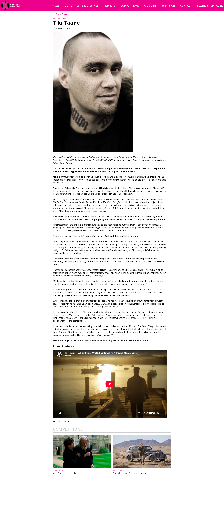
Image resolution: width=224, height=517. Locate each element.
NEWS (55, 5)
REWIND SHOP (205, 5)
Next (64, 14)
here (71, 345)
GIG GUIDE (150, 5)
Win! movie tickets (66, 473)
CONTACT (186, 5)
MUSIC (68, 5)
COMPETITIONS (130, 5)
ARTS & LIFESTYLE (87, 5)
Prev (57, 14)
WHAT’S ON (168, 5)
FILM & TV (110, 5)
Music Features (59, 18)
